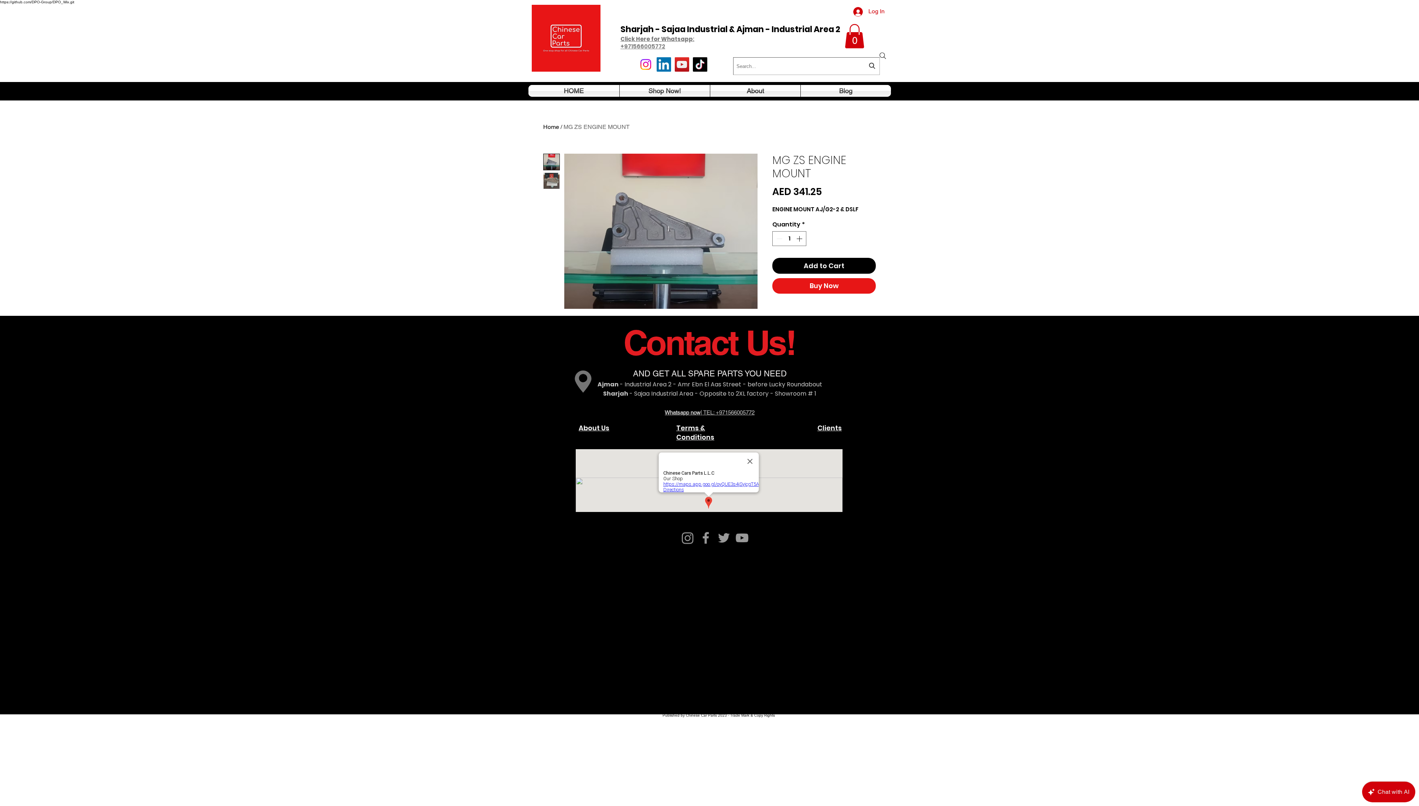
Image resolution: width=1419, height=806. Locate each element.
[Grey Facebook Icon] (706, 538)
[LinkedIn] (664, 64)
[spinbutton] (789, 239)
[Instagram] (646, 64)
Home (551, 126)
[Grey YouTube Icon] (742, 538)
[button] (854, 36)
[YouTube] (682, 64)
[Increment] (800, 239)
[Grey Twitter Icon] (724, 538)
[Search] (883, 56)
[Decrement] (778, 239)
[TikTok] (700, 64)
